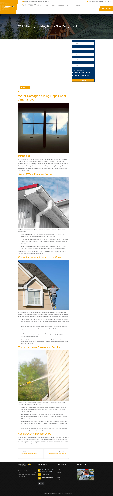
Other (88, 75)
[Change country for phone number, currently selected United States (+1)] (73, 54)
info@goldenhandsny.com (47, 477)
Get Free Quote (83, 80)
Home (24, 5)
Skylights (61, 5)
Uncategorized (34, 92)
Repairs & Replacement (25, 92)
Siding (53, 5)
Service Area (51, 11)
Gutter (46, 5)
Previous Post (25, 451)
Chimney (39, 5)
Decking (69, 5)
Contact (77, 5)
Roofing (31, 5)
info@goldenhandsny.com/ (96, 1)
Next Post (61, 451)
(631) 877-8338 (45, 474)
